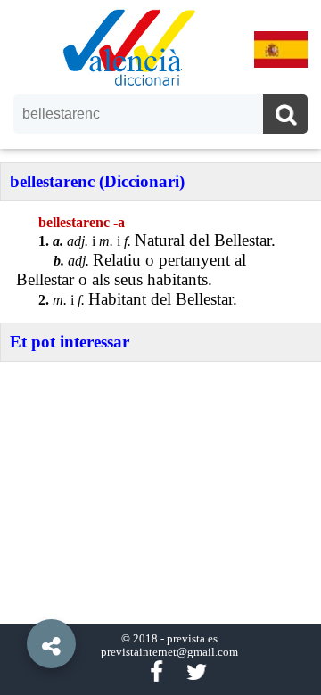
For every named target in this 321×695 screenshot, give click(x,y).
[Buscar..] (285, 116)
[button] (18, 603)
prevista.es (192, 639)
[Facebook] (156, 672)
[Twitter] (197, 672)
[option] (160, 347)
